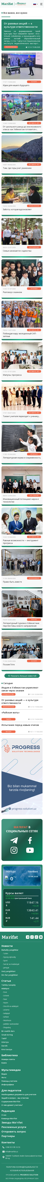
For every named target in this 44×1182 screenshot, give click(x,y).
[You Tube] (41, 937)
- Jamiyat (5, 967)
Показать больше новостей (23, 676)
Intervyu (5, 1042)
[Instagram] (36, 937)
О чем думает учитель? (12, 1105)
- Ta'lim (5, 953)
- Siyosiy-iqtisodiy (9, 957)
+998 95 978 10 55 (12, 1147)
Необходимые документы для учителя (18, 1094)
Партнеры (8, 1136)
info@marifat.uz (11, 1151)
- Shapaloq (6, 1027)
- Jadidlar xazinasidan (10, 1024)
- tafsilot (5, 1017)
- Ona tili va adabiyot (10, 1006)
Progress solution (29, 1175)
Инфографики (7, 1084)
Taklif (3, 1038)
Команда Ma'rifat (9, 1118)
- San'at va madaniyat (10, 964)
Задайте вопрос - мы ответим (15, 1098)
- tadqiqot (6, 1013)
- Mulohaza (6, 1020)
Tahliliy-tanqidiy (8, 985)
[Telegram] (27, 937)
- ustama (5, 1010)
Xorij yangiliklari (8, 971)
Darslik (4, 1045)
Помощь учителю (9, 1081)
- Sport (5, 960)
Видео (4, 1074)
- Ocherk (5, 995)
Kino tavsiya (6, 1049)
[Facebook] (32, 937)
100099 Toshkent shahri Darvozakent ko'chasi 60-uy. (23, 1157)
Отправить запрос (13, 1131)
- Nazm (5, 1002)
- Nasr (4, 999)
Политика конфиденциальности (22, 1167)
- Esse (4, 992)
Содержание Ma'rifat (10, 1101)
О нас (3, 1115)
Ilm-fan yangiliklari (9, 975)
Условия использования (22, 1170)
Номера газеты (8, 1059)
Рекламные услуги (13, 1127)
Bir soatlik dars (8, 1031)
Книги (4, 1063)
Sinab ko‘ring (7, 1034)
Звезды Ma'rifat (12, 1122)
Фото (3, 1077)
